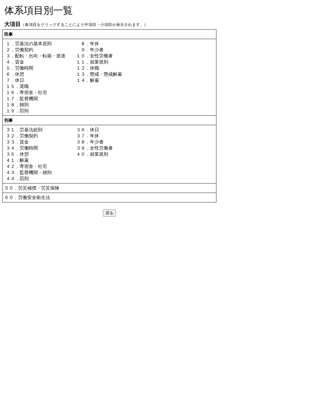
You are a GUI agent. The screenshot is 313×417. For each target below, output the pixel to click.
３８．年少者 (90, 141)
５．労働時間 (19, 68)
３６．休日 (87, 129)
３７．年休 (87, 135)
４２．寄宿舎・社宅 (26, 166)
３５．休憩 (17, 154)
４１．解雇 (17, 160)
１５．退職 (17, 86)
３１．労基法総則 (24, 129)
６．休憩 (15, 74)
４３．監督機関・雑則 (29, 172)
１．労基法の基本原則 (29, 43)
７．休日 (15, 80)
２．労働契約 (19, 49)
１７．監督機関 (22, 98)
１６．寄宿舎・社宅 (26, 92)
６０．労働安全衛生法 (27, 197)
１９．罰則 (17, 110)
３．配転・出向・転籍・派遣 (35, 55)
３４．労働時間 (22, 147)
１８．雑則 (17, 104)
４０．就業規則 (92, 154)
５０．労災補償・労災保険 (31, 187)
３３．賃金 (17, 141)
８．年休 (87, 43)
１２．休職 (87, 68)
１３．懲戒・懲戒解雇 (99, 74)
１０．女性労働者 (94, 55)
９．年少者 (90, 49)
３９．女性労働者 (94, 147)
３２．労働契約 (22, 135)
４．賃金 (15, 61)
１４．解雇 (87, 80)
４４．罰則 (17, 178)
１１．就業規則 (92, 61)
